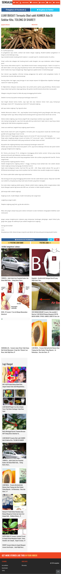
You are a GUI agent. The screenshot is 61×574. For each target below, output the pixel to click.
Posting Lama (44, 242)
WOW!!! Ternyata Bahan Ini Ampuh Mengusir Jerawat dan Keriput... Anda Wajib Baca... (14, 546)
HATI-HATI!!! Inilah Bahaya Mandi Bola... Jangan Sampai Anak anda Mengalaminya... (13, 385)
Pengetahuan (25, 2)
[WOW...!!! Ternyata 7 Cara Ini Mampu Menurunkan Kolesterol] (15, 296)
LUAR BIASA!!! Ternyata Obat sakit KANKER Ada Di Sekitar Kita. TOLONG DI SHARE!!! (27, 17)
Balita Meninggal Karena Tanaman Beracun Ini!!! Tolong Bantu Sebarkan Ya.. (13, 432)
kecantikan (5, 565)
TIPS (3, 570)
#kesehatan (35, 24)
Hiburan (57, 2)
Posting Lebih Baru (16, 242)
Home (17, 2)
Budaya (43, 2)
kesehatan (5, 568)
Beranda (24, 565)
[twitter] (51, 239)
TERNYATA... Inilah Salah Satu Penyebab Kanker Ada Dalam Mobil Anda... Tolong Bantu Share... (14, 279)
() (16, 10)
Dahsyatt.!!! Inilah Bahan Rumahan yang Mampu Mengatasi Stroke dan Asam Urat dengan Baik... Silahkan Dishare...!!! (13, 514)
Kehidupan (35, 2)
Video (50, 2)
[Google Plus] (57, 239)
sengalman (8, 2)
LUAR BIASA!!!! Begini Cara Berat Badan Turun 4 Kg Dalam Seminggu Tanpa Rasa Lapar (13, 409)
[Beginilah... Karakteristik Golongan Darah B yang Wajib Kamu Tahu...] (46, 262)
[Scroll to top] (58, 572)
